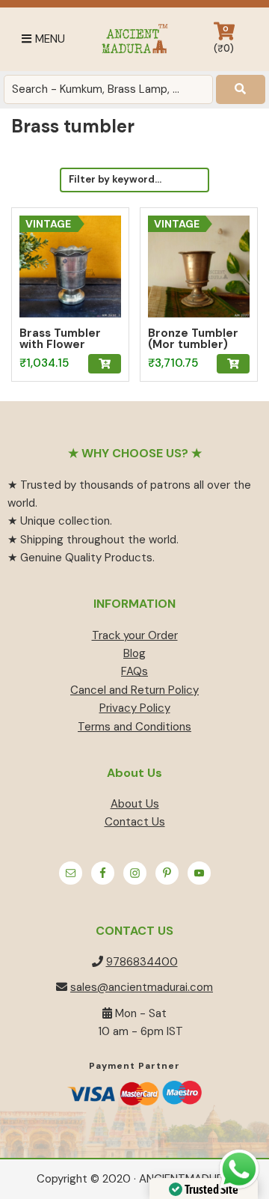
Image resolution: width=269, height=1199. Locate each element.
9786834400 (142, 961)
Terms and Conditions (134, 726)
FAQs (134, 671)
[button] (104, 363)
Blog (134, 653)
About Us (135, 803)
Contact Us (135, 821)
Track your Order (135, 635)
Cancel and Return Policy (134, 690)
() (224, 39)
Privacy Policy (134, 708)
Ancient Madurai (134, 39)
